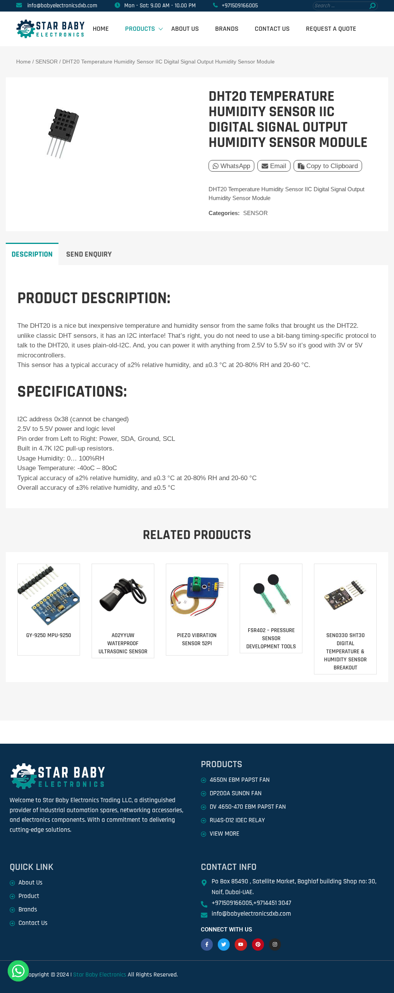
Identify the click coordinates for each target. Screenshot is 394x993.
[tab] (32, 254)
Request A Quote (331, 28)
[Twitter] (224, 944)
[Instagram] (275, 944)
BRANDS (227, 28)
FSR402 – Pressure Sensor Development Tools (271, 638)
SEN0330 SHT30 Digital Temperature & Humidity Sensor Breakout (345, 651)
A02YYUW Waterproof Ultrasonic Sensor (122, 643)
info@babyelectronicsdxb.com (62, 5)
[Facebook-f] (207, 944)
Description (32, 254)
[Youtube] (241, 944)
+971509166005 (240, 5)
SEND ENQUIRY (89, 254)
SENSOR (46, 61)
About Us (185, 28)
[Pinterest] (258, 944)
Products (140, 28)
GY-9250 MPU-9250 (48, 635)
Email (278, 166)
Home (101, 28)
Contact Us (272, 28)
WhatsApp (235, 166)
